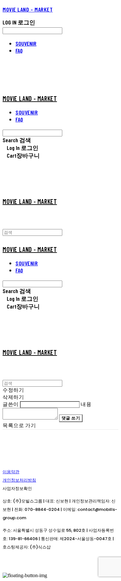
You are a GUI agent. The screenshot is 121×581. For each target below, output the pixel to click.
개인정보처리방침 (19, 480)
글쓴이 (11, 404)
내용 (86, 404)
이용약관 (11, 472)
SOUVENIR (25, 43)
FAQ (19, 50)
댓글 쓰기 (71, 417)
